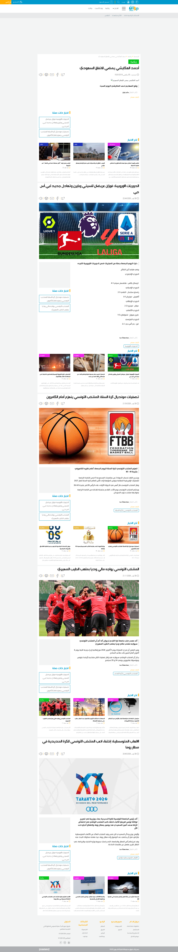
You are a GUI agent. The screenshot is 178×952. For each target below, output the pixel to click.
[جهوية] (54, 362)
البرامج (103, 933)
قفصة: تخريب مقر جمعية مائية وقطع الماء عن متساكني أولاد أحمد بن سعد (91, 375)
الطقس (107, 15)
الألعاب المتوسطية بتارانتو (128, 857)
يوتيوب (85, 936)
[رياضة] (123, 362)
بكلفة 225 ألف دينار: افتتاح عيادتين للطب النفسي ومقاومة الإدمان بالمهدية (90, 897)
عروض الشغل (135, 936)
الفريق (103, 929)
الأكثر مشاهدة (116, 15)
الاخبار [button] (116, 8)
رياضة (107, 8)
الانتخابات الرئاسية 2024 (131, 15)
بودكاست (99, 8)
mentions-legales (133, 926)
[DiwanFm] (134, 8)
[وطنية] (54, 535)
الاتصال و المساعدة (133, 933)
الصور (120, 929)
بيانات (90, 8)
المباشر (103, 926)
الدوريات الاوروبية (131, 346)
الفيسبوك (84, 929)
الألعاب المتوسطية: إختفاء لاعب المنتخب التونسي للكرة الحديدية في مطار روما (56, 897)
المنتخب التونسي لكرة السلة (126, 510)
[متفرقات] (123, 151)
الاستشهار (136, 929)
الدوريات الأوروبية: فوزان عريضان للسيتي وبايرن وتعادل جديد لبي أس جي (56, 123)
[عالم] (54, 151)
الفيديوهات (118, 926)
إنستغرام (84, 933)
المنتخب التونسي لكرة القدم (126, 673)
